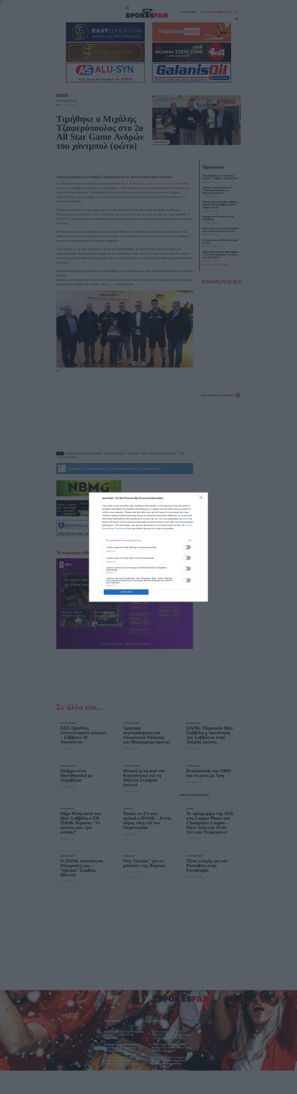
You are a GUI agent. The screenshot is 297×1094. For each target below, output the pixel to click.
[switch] (187, 547)
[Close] (202, 498)
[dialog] (148, 547)
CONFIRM (126, 592)
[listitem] (148, 540)
